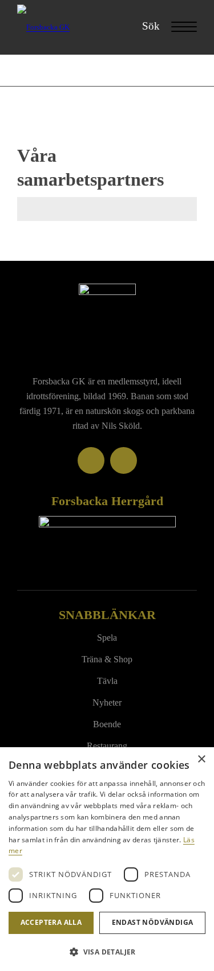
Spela (107, 637)
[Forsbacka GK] (89, 27)
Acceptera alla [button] (51, 922)
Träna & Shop (107, 659)
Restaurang (107, 746)
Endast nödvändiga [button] (152, 922)
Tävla (107, 681)
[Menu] (178, 27)
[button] (107, 952)
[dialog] (107, 859)
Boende (107, 724)
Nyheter (107, 702)
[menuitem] (145, 26)
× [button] (201, 759)
